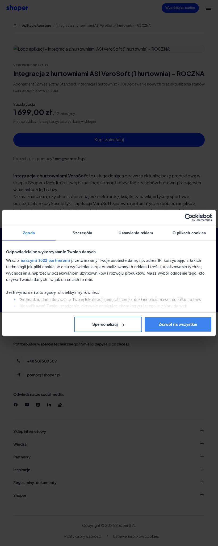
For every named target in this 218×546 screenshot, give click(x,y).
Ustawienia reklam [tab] (136, 233)
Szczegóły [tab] (82, 233)
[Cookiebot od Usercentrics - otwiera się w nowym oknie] (188, 218)
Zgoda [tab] (29, 233)
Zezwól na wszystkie (178, 324)
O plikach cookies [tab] (189, 233)
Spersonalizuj (105, 324)
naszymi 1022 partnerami (45, 260)
